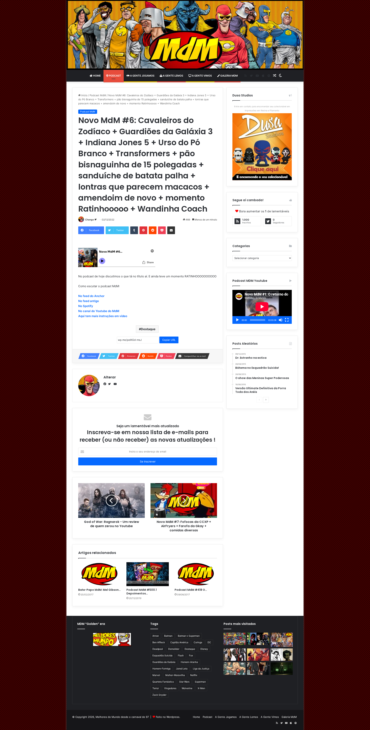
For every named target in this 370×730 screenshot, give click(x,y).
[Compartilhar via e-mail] (171, 230)
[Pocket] (162, 230)
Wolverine (187, 688)
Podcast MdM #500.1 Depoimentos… (141, 591)
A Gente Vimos (201, 75)
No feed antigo (88, 301)
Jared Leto (182, 668)
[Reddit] (152, 230)
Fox (191, 655)
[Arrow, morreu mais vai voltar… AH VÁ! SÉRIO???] (282, 668)
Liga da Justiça (201, 668)
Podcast (114, 75)
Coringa (198, 642)
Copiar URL (169, 339)
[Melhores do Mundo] (185, 35)
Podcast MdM (98, 95)
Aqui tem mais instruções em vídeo (102, 316)
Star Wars (184, 681)
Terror (155, 688)
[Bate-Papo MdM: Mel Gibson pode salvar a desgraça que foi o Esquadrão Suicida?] (99, 574)
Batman (168, 635)
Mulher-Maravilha (175, 675)
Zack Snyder (159, 694)
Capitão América (179, 642)
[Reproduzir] (237, 320)
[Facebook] (105, 384)
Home (96, 75)
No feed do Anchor (91, 296)
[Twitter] (110, 384)
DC (209, 642)
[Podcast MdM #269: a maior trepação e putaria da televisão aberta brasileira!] (282, 640)
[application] (262, 307)
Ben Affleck (158, 642)
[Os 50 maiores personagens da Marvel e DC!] (235, 639)
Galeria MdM (229, 75)
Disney (204, 648)
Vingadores (170, 688)
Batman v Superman (189, 635)
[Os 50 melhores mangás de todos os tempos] (258, 654)
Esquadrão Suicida (162, 655)
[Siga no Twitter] (95, 219)
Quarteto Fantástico (163, 681)
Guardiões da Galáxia (163, 662)
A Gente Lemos (172, 75)
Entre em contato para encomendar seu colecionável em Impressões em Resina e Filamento (262, 108)
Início (84, 95)
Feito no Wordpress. (168, 716)
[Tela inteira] (287, 320)
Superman (200, 681)
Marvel (156, 675)
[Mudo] (281, 320)
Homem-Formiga (161, 668)
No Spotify (85, 306)
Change (89, 219)
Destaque (148, 329)
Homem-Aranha (189, 662)
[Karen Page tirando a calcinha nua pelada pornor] (258, 668)
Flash (181, 655)
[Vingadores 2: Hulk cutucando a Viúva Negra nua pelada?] (235, 654)
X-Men (201, 688)
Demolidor (173, 648)
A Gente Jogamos (142, 75)
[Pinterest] (143, 230)
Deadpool (157, 648)
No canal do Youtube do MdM (98, 311)
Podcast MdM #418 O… (191, 590)
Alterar (109, 377)
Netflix (193, 675)
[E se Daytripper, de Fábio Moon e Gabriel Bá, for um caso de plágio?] (282, 654)
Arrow (155, 635)
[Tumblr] (134, 230)
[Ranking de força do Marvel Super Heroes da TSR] (258, 639)
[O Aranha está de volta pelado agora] (235, 668)
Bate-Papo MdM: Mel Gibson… (99, 590)
